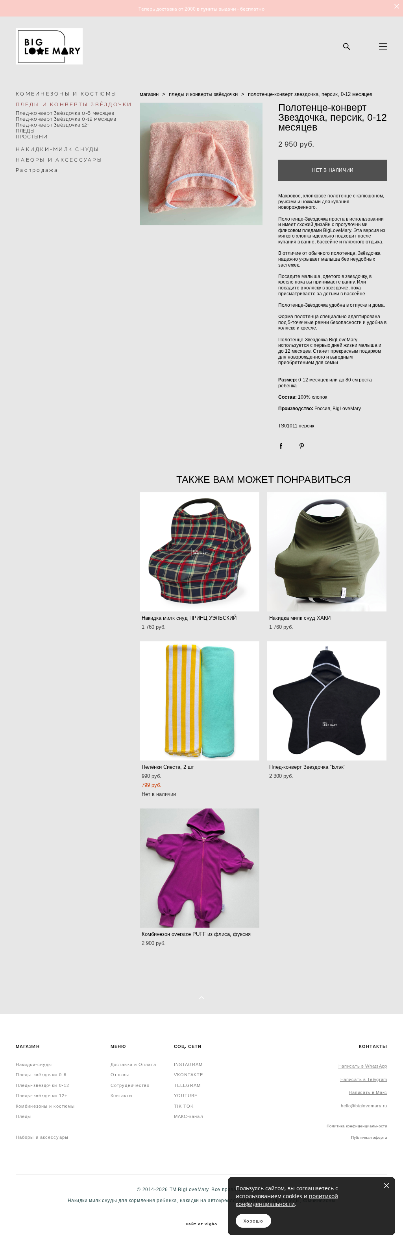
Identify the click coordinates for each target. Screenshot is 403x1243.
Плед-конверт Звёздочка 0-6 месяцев (65, 113)
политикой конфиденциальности (287, 1200)
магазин (149, 94)
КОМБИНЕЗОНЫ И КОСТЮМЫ (66, 94)
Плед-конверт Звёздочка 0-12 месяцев (66, 119)
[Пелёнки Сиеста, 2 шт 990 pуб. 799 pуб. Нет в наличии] (199, 701)
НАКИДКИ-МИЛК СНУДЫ (58, 149)
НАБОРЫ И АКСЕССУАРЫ (59, 160)
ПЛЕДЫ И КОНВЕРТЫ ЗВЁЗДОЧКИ (74, 104)
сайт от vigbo (201, 1224)
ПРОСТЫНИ (31, 137)
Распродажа (37, 170)
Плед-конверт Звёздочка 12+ (52, 125)
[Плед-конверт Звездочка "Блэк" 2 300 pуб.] (327, 701)
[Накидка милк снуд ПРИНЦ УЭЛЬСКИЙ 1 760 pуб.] (199, 551)
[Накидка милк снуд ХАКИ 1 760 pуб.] (327, 551)
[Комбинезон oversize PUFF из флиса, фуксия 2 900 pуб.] (199, 868)
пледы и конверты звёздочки (203, 94)
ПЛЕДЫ (25, 131)
